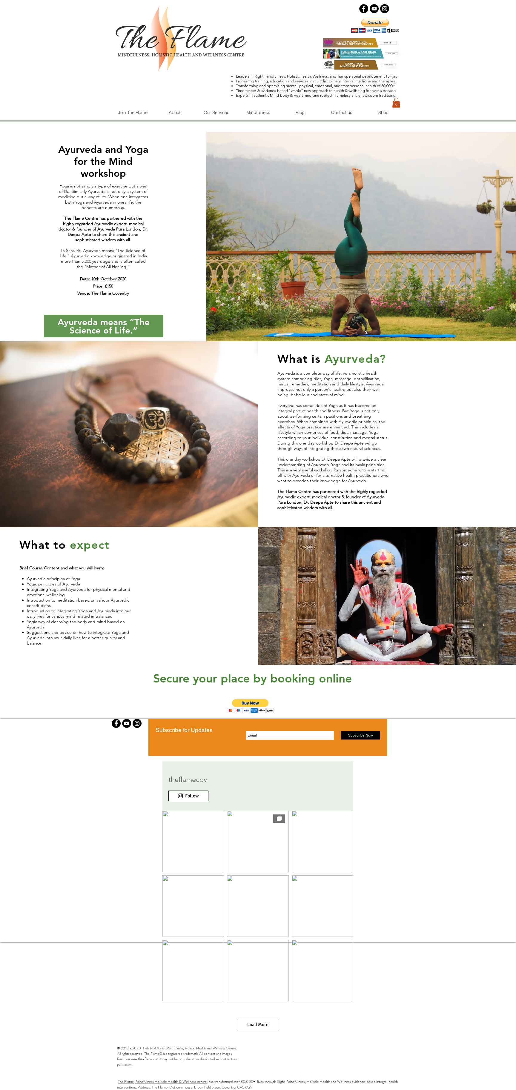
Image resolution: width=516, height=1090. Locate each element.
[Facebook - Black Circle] (363, 8)
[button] (396, 102)
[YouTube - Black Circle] (374, 8)
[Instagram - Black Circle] (384, 8)
